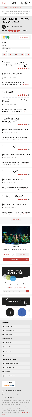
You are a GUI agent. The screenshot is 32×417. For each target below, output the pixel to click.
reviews (4, 8)
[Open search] (26, 3)
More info (22, 255)
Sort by (4, 45)
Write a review (24, 37)
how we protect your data (17, 288)
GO (28, 291)
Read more (26, 84)
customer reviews (15, 8)
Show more (15, 219)
